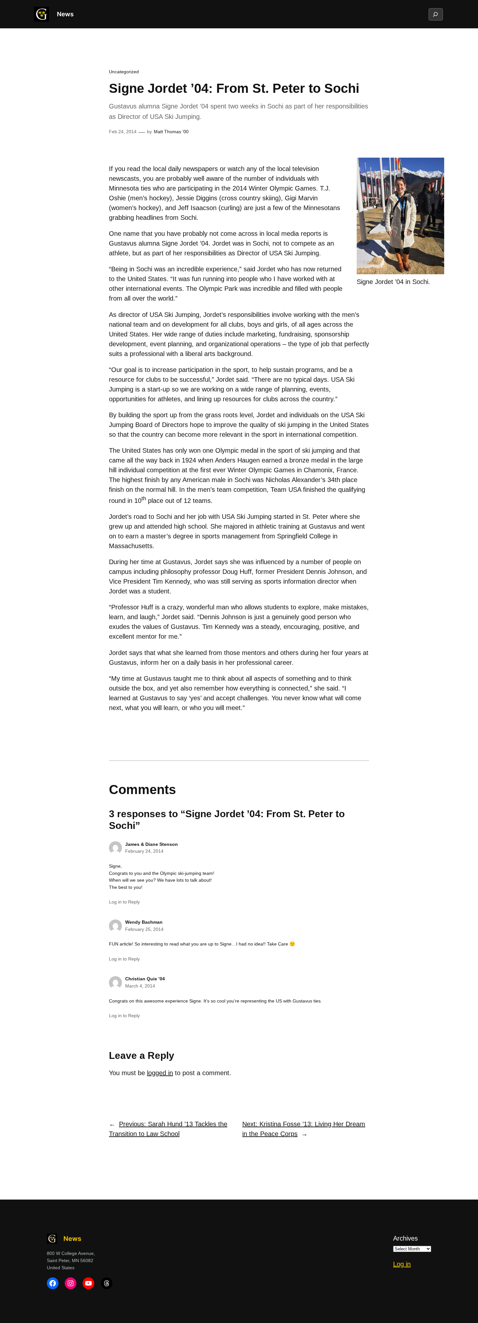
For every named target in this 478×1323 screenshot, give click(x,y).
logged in (160, 1072)
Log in (402, 1264)
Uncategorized (124, 71)
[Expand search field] (435, 14)
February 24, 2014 (144, 851)
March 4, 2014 (140, 986)
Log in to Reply (124, 901)
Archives (405, 1238)
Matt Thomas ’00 (171, 131)
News (65, 14)
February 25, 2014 (144, 929)
